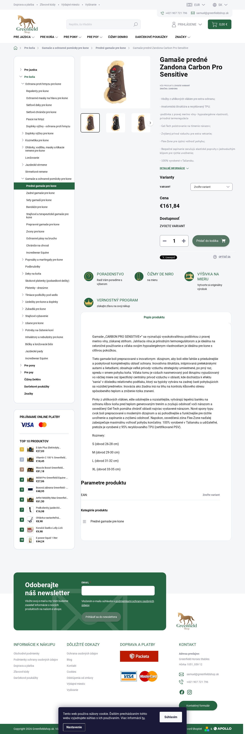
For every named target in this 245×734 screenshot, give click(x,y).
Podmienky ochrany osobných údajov (36, 659)
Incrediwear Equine (37, 252)
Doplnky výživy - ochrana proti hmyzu (48, 126)
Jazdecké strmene (36, 164)
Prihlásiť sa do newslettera (101, 616)
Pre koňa (29, 76)
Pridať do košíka (207, 241)
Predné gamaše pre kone (41, 185)
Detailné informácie (172, 168)
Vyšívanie (90, 4)
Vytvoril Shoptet (192, 728)
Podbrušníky (32, 266)
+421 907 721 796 (197, 681)
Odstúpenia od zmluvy (80, 677)
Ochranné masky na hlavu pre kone (47, 98)
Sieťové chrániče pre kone (41, 112)
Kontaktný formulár (198, 705)
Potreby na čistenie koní (39, 330)
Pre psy (28, 372)
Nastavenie (74, 727)
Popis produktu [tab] (154, 317)
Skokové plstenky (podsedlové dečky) (47, 280)
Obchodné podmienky (26, 653)
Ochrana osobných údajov (82, 653)
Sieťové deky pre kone (39, 105)
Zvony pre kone (35, 231)
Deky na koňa (33, 273)
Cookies (71, 671)
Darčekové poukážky (36, 386)
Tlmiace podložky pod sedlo (41, 294)
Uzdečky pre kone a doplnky (41, 301)
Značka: (169, 89)
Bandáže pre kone (36, 207)
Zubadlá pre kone (35, 308)
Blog (69, 659)
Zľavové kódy (48, 4)
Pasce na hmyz (35, 119)
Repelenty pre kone (37, 91)
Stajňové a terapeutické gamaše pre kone (47, 216)
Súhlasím (170, 717)
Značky (28, 393)
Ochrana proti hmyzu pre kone (43, 83)
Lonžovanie (32, 157)
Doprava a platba (24, 4)
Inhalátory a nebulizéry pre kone (44, 337)
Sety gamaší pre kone (38, 200)
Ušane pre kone (34, 323)
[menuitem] (24, 37)
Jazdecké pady (34, 351)
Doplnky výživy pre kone (39, 133)
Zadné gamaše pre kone (40, 193)
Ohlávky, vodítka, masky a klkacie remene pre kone (44, 149)
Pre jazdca (30, 69)
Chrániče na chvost (37, 245)
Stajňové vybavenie (36, 316)
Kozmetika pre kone (37, 140)
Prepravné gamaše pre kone (42, 224)
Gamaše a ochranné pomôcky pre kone (48, 178)
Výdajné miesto (70, 4)
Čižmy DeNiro (32, 379)
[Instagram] (189, 692)
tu (143, 718)
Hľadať (136, 24)
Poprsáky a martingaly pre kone (44, 259)
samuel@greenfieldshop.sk (203, 674)
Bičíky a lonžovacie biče (39, 344)
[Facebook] (182, 692)
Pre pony (29, 365)
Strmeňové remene (36, 171)
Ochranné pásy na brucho (41, 238)
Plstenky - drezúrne (36, 287)
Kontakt (71, 665)
